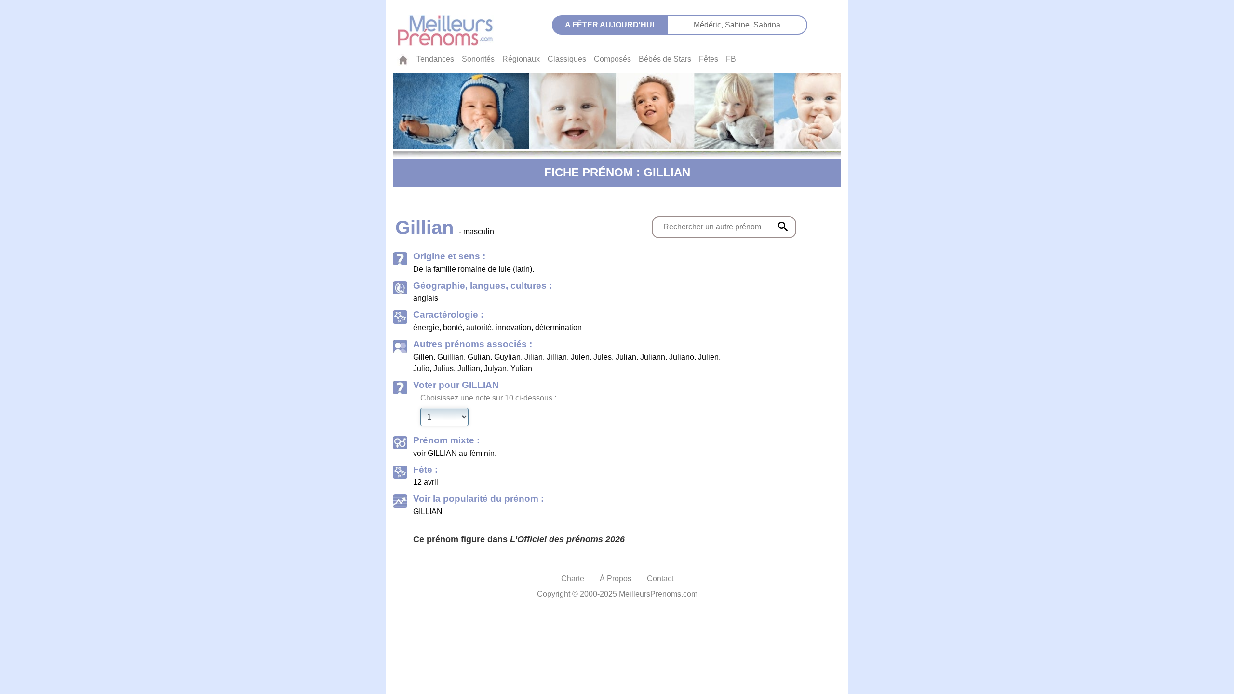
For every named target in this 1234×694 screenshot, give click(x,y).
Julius (443, 368)
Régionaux (521, 59)
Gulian (479, 357)
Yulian (521, 368)
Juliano (681, 357)
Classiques (567, 59)
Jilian (533, 357)
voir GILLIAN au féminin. (454, 453)
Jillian (557, 357)
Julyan (495, 368)
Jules (602, 357)
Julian (626, 357)
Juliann (652, 357)
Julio (421, 368)
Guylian (507, 357)
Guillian (450, 357)
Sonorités (478, 59)
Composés (612, 59)
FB (731, 59)
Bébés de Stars (665, 59)
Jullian (468, 368)
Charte (572, 578)
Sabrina (766, 25)
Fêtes (708, 59)
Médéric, (709, 25)
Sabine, (739, 25)
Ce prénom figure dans (519, 539)
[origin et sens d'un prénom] (783, 226)
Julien (708, 357)
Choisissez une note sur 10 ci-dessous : (488, 398)
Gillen (423, 357)
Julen (580, 357)
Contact (660, 578)
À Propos (615, 578)
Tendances (435, 59)
